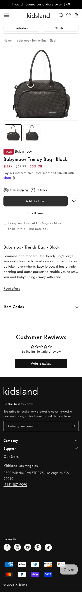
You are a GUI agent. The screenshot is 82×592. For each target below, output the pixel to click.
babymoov (24, 151)
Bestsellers (21, 28)
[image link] (41, 391)
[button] (61, 15)
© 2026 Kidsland (15, 584)
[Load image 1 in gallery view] (13, 132)
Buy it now (36, 213)
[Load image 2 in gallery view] (31, 132)
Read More (11, 288)
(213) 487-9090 (15, 485)
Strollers (60, 28)
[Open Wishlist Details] (68, 15)
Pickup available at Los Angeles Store (35, 223)
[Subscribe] (73, 426)
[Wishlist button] (74, 200)
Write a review (41, 363)
